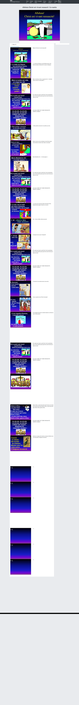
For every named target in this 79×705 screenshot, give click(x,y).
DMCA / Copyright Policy (38, 2)
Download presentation (14, 46)
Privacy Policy (44, 2)
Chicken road (31, 2)
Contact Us (55, 2)
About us (27, 2)
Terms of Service (50, 2)
